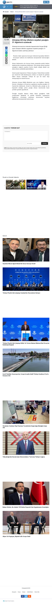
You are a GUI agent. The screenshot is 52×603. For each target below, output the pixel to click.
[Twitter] (6, 50)
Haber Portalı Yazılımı (9, 601)
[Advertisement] (26, 113)
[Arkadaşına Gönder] (6, 58)
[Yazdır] (6, 60)
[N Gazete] (7, 2)
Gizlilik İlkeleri (30, 592)
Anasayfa (14, 592)
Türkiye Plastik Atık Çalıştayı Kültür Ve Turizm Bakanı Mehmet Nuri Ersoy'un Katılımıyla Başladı (29, 6)
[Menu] (44, 2)
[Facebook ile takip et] (22, 596)
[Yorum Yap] (6, 63)
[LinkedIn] (6, 53)
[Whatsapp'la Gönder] (6, 55)
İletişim (23, 592)
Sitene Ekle (37, 592)
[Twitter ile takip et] (26, 596)
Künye (19, 592)
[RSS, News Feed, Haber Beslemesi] (29, 596)
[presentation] (7, 7)
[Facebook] (6, 48)
